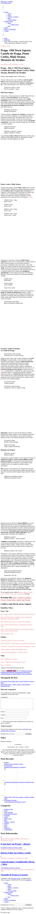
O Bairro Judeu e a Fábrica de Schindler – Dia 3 (14, 649)
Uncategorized (8, 829)
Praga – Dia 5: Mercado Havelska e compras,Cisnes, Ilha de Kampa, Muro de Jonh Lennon (17, 629)
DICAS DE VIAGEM (10, 814)
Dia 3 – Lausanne (5, 665)
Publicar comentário (6, 726)
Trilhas (6, 27)
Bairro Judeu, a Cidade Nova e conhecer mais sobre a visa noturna (17, 593)
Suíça (9, 18)
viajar (30, 674)
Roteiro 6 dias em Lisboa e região (13, 764)
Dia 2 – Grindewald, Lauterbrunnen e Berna (13, 662)
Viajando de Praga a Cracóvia (14, 875)
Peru (9, 26)
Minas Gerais (15, 24)
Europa (6, 12)
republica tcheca (20, 674)
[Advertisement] (18, 161)
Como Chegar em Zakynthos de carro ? (15, 802)
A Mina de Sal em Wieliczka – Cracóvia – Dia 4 (14, 652)
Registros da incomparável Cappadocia (15, 767)
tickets (2, 371)
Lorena (3, 64)
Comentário (4, 697)
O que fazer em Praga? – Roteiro (15, 844)
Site (2, 718)
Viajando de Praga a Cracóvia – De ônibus (12, 640)
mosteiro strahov (22, 672)
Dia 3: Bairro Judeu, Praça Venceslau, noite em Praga (16, 598)
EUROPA (3, 46)
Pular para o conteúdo (7, 1)
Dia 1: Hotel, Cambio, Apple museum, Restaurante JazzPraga (18, 614)
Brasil (9, 23)
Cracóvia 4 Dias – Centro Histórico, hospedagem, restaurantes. (18, 643)
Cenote (7, 880)
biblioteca (24, 671)
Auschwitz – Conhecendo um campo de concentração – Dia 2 (18, 646)
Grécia (9, 13)
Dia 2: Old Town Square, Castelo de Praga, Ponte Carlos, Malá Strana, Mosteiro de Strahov (16, 617)
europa (6, 672)
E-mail (3, 715)
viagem (27, 674)
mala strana (15, 672)
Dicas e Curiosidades (10, 29)
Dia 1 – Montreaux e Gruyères (9, 659)
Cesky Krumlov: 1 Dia (7, 633)
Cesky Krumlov (12, 20)
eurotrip (10, 672)
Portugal (6, 823)
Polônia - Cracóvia (12, 869)
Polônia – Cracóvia (13, 17)
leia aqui (30, 197)
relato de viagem (11, 674)
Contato (6, 31)
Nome (3, 711)
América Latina (8, 21)
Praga (9, 15)
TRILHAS (7, 828)
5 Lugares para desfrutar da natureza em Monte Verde (19, 782)
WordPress (28, 880)
